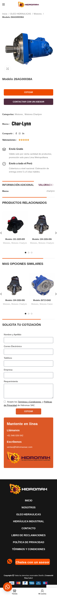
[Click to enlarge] (8, 69)
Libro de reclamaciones (28, 535)
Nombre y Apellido (12, 334)
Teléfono (8, 358)
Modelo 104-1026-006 (42, 239)
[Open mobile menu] (3, 5)
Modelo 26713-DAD (42, 300)
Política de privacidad (28, 542)
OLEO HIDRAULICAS (20, 14)
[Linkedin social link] (23, 133)
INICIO (28, 500)
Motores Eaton (46, 304)
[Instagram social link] (19, 133)
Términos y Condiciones (28, 549)
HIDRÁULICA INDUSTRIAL (28, 521)
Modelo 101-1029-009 (15, 239)
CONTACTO (28, 528)
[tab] (18, 184)
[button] (28, 101)
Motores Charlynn (33, 114)
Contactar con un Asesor (28, 102)
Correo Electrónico (13, 346)
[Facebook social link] (16, 133)
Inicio (5, 14)
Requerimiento (11, 381)
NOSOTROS (29, 507)
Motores (38, 14)
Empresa (8, 370)
